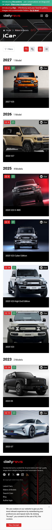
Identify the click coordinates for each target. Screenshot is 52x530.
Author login (8, 500)
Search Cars (8, 493)
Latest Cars (7, 486)
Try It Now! (34, 10)
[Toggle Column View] (40, 49)
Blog (4, 497)
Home (8, 30)
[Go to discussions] (13, 68)
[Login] (46, 15)
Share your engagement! (21, 4)
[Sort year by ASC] (26, 49)
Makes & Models (22, 30)
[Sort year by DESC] (32, 49)
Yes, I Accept (14, 525)
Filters (10, 49)
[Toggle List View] (46, 49)
